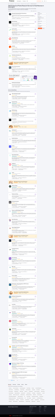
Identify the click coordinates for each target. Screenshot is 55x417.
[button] (42, 1)
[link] (24, 1)
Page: (13, 380)
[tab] (9, 384)
